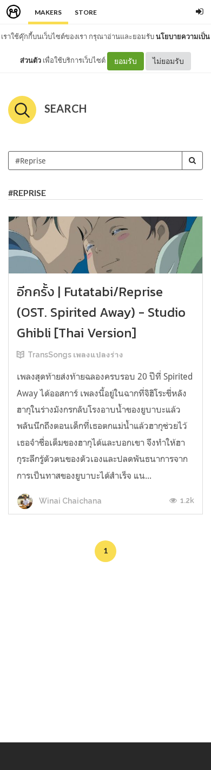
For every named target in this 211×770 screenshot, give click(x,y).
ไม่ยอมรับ (168, 61)
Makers (48, 12)
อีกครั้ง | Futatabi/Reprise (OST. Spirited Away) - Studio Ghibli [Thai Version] (101, 312)
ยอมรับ (125, 61)
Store (86, 12)
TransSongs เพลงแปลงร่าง (75, 354)
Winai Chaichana (69, 501)
